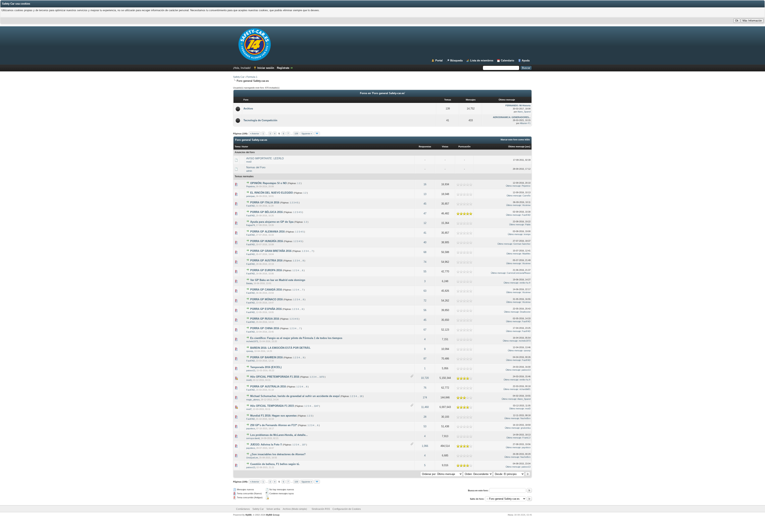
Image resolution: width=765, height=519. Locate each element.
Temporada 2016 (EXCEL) (265, 367)
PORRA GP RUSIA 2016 (264, 318)
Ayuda (526, 60)
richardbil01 (525, 389)
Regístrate (283, 67)
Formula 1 (251, 77)
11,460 (425, 407)
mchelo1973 (252, 341)
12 (425, 223)
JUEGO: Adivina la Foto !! (266, 444)
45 (425, 203)
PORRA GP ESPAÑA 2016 (266, 308)
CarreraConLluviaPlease (519, 273)
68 (425, 252)
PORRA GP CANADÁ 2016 (266, 289)
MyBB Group (273, 515)
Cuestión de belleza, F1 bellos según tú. (275, 464)
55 (425, 271)
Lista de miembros (481, 60)
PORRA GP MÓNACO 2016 (266, 299)
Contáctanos (243, 509)
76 (425, 387)
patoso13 (250, 370)
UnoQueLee (252, 457)
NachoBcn (525, 418)
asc (528, 146)
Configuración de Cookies (346, 509)
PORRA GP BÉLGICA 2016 (266, 212)
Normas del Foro (255, 167)
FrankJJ (526, 437)
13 (425, 194)
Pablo (528, 224)
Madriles (526, 253)
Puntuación (464, 146)
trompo (527, 234)
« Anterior (254, 133)
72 (425, 300)
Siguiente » (306, 133)
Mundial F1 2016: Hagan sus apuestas (273, 415)
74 (425, 261)
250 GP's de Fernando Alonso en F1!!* (273, 425)
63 (425, 290)
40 (425, 242)
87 (425, 358)
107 (304, 444)
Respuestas (425, 146)
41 (425, 232)
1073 (321, 377)
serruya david (253, 438)
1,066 (425, 445)
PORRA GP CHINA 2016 (264, 328)
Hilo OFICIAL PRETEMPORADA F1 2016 (274, 376)
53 (425, 426)
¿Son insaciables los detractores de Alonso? (278, 454)
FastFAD (250, 206)
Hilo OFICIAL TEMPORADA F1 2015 (272, 405)
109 (296, 133)
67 (425, 329)
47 (425, 213)
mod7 (249, 409)
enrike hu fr (525, 283)
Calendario (507, 60)
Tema (237, 146)
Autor (245, 146)
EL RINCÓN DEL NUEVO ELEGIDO (271, 192)
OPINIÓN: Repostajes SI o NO (268, 183)
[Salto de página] (317, 134)
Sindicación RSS (321, 509)
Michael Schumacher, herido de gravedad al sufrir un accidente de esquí (295, 396)
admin (249, 171)
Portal (439, 60)
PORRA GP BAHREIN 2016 (266, 357)
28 (425, 416)
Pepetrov (250, 186)
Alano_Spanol (524, 111)
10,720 (425, 377)
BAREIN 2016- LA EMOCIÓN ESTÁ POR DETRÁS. (280, 347)
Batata (249, 283)
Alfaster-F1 (525, 123)
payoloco (250, 428)
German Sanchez (522, 244)
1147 (316, 406)
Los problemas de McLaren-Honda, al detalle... (279, 434)
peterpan (250, 196)
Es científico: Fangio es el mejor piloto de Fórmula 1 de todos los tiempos (296, 338)
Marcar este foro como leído (515, 139)
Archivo (248, 108)
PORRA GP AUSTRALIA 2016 (268, 386)
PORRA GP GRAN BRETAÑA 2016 (270, 250)
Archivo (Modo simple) (295, 509)
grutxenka (526, 428)
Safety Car (238, 77)
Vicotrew (526, 205)
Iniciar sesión (265, 67)
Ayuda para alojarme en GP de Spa (271, 221)
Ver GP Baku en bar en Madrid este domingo (277, 280)
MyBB (248, 515)
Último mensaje (516, 146)
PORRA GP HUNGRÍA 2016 (266, 241)
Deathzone (525, 312)
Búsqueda (456, 60)
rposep (249, 351)
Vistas (445, 146)
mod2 (249, 162)
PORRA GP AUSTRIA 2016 (266, 260)
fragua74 (250, 225)
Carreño (527, 195)
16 (425, 184)
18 (361, 396)
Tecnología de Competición (260, 120)
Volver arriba (273, 509)
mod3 (249, 380)
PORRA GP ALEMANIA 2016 (267, 231)
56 (425, 310)
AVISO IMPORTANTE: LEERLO (265, 158)
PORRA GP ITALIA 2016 (264, 202)
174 (425, 397)
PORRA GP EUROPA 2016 (266, 270)
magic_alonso (253, 399)
